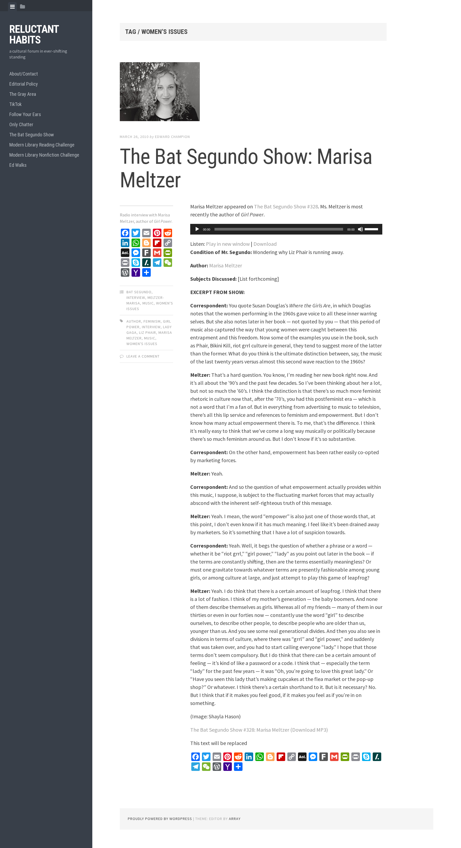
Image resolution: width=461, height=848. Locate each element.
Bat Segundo (139, 292)
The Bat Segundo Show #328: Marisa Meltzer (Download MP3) (259, 729)
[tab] (12, 6)
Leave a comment (143, 356)
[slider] (372, 228)
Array (235, 818)
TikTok (15, 104)
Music (148, 303)
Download (265, 243)
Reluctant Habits (34, 34)
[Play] (197, 229)
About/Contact (23, 74)
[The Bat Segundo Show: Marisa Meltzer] (253, 92)
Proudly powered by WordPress (160, 818)
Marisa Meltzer (225, 265)
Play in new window (228, 243)
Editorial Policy (23, 84)
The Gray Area (22, 94)
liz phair (147, 332)
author (133, 321)
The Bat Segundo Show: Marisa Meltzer (246, 168)
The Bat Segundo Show (31, 134)
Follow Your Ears (25, 114)
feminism (152, 321)
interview (135, 297)
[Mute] (360, 229)
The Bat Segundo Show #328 (286, 206)
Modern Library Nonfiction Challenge (44, 155)
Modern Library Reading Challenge (41, 145)
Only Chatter (21, 124)
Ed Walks (18, 165)
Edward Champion (172, 136)
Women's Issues (141, 343)
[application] (286, 229)
